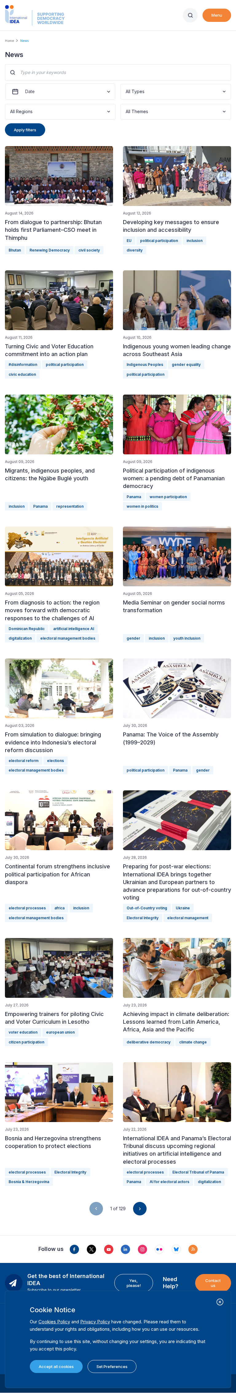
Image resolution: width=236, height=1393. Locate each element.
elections (55, 760)
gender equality (186, 364)
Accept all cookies (56, 1366)
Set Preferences (112, 1366)
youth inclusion (186, 638)
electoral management (187, 918)
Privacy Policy (95, 1322)
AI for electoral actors (169, 1181)
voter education (23, 1032)
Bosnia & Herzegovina (29, 1181)
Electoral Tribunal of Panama (198, 1172)
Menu (216, 15)
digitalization (20, 638)
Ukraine (183, 908)
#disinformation (23, 364)
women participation (168, 496)
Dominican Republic (27, 628)
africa (59, 908)
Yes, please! (134, 1283)
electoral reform (23, 760)
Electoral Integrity (143, 918)
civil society (89, 250)
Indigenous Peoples (145, 364)
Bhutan (15, 250)
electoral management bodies (67, 638)
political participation (159, 240)
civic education (22, 374)
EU (129, 240)
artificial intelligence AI (73, 628)
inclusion (195, 240)
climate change (193, 1042)
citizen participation (26, 1042)
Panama (40, 506)
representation (70, 506)
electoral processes (27, 908)
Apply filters (25, 129)
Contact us (213, 1283)
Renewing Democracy (50, 250)
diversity (135, 250)
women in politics (142, 506)
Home (9, 41)
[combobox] (126, 91)
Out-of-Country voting (147, 908)
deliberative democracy (149, 1042)
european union (60, 1032)
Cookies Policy (54, 1322)
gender (133, 638)
